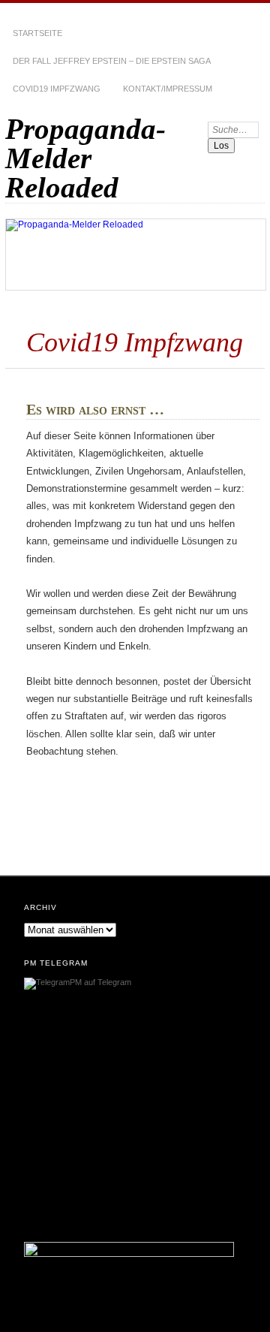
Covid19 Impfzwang (56, 88)
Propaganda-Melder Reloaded (85, 158)
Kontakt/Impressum (167, 88)
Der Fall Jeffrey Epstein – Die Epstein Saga (112, 60)
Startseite (37, 33)
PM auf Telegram (100, 982)
